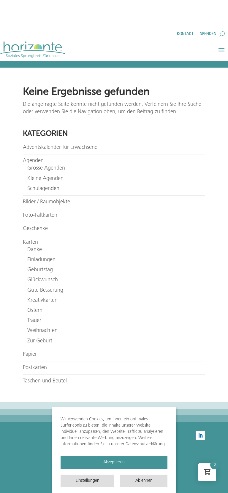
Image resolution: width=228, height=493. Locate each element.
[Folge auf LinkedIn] (200, 435)
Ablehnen (144, 480)
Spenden (208, 34)
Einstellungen (87, 480)
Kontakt (185, 34)
